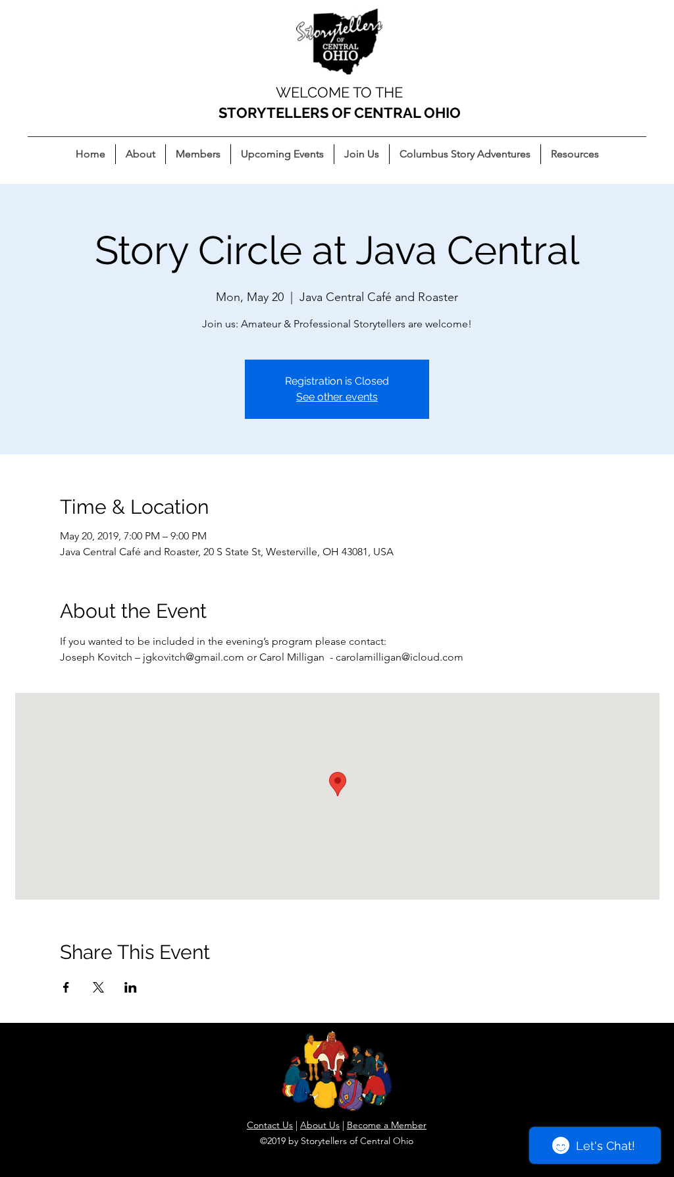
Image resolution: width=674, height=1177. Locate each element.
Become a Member (387, 1125)
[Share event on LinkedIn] (130, 987)
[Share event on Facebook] (66, 987)
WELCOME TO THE (339, 92)
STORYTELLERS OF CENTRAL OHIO (340, 112)
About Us (320, 1125)
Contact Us (270, 1125)
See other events (337, 397)
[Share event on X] (98, 987)
